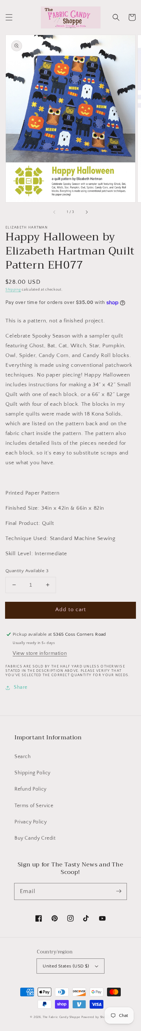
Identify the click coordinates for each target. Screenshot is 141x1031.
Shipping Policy (32, 773)
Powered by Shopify (96, 1017)
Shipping (13, 290)
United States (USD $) (66, 966)
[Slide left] (55, 212)
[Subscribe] (119, 891)
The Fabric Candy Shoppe (61, 1017)
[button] (9, 17)
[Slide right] (86, 212)
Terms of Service (34, 806)
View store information (40, 653)
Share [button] (20, 687)
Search (22, 757)
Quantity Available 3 (26, 570)
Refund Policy (30, 789)
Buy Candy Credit (35, 838)
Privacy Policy (30, 822)
